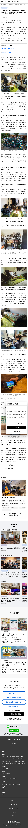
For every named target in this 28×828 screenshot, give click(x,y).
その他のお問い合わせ (14, 706)
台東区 (21, 756)
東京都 (3, 754)
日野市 (17, 756)
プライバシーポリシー (13, 808)
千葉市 (3, 778)
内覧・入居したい (14, 693)
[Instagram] (8, 747)
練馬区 (6, 761)
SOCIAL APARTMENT (14, 740)
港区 (22, 759)
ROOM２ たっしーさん (8, 48)
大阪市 (10, 784)
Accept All (16, 427)
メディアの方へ (13, 804)
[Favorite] (24, 494)
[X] (12, 747)
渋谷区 (19, 761)
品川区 (19, 763)
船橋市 (14, 778)
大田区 (3, 756)
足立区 (3, 759)
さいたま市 (7, 773)
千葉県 (3, 776)
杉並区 (15, 763)
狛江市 (14, 759)
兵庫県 (3, 792)
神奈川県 (4, 766)
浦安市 (6, 778)
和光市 (3, 773)
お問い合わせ (13, 800)
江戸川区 (11, 761)
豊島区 (23, 761)
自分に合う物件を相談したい (14, 702)
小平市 (3, 763)
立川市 (23, 763)
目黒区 (18, 759)
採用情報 (13, 816)
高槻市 (18, 784)
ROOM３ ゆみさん (7, 52)
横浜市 (3, 768)
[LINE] (20, 747)
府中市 (10, 759)
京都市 (3, 789)
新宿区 (11, 763)
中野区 (3, 761)
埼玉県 (3, 771)
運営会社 (13, 812)
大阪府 (3, 782)
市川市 (10, 778)
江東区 (13, 756)
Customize (16, 431)
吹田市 (3, 784)
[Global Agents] (14, 822)
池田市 (6, 784)
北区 (10, 756)
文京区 (6, 759)
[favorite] (22, 2)
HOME (14, 743)
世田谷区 (7, 763)
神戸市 (3, 794)
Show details (21, 423)
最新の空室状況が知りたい (14, 698)
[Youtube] (16, 747)
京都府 (3, 787)
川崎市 (6, 768)
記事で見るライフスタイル (8, 4)
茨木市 (14, 784)
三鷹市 (15, 761)
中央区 (6, 756)
